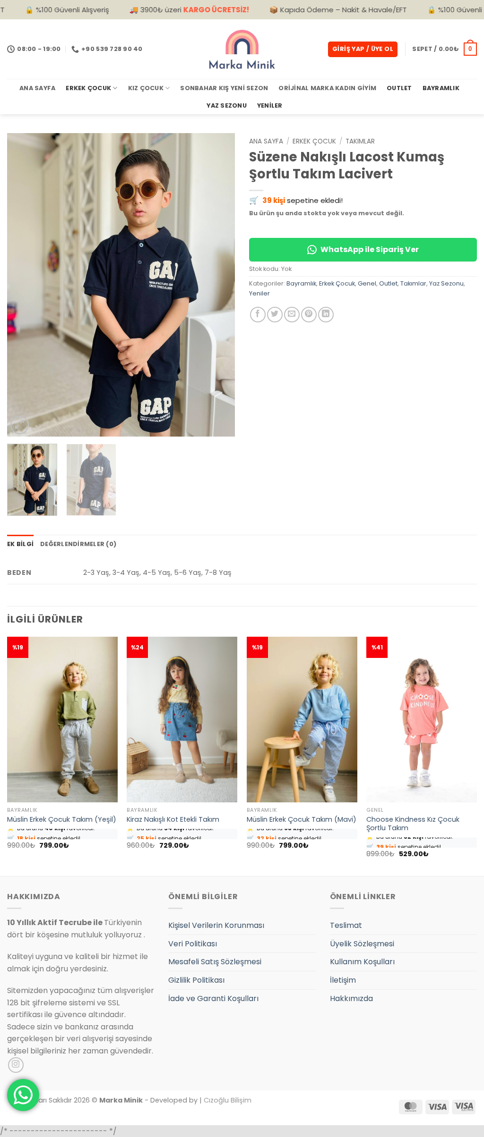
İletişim (343, 980)
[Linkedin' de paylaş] (326, 314)
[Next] (218, 284)
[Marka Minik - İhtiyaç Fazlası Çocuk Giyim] (242, 49)
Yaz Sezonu (227, 105)
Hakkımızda (351, 998)
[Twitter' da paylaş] (275, 314)
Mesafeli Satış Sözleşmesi (214, 961)
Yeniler (270, 105)
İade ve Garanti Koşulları (213, 998)
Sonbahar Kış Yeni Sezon (224, 88)
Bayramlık (441, 88)
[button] (363, 49)
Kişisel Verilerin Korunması (216, 925)
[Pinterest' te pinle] (309, 314)
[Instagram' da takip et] (16, 1065)
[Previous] (23, 284)
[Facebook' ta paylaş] (258, 314)
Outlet (399, 88)
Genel (367, 283)
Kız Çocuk (146, 88)
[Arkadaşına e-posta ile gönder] (292, 314)
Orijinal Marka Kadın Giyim (327, 88)
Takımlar (360, 141)
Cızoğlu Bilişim (227, 1100)
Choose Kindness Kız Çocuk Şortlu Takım (412, 824)
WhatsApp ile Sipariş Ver (369, 249)
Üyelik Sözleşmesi (362, 943)
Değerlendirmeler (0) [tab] (78, 544)
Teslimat (346, 925)
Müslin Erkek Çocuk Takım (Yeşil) (61, 819)
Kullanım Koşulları (362, 961)
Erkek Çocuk (88, 88)
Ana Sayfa (37, 88)
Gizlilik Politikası (196, 980)
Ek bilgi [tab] (20, 544)
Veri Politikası (192, 943)
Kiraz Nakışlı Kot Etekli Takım (173, 819)
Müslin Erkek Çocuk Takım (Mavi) (301, 819)
